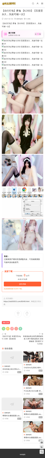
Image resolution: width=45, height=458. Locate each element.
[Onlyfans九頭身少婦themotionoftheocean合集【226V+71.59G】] (33, 356)
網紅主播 (6, 322)
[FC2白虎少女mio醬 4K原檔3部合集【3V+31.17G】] (33, 380)
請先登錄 (22, 284)
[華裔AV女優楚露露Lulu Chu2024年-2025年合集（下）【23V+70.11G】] (33, 426)
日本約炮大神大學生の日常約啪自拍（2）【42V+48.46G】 (12, 369)
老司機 (9, 3)
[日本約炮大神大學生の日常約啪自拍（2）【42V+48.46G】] (12, 357)
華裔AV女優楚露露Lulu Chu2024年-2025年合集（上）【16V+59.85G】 (11, 416)
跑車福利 (20, 19)
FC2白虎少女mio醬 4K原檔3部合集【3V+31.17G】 (33, 391)
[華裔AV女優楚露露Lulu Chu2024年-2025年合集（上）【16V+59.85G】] (12, 404)
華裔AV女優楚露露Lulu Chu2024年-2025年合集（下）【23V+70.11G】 (32, 437)
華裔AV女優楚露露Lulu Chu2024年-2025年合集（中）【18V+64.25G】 (32, 414)
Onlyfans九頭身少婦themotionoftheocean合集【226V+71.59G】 (33, 367)
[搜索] (33, 3)
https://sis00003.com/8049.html (16, 301)
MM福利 (22, 454)
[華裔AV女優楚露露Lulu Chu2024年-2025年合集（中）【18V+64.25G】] (33, 403)
